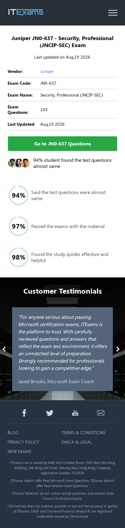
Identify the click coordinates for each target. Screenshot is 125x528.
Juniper (47, 71)
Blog (13, 432)
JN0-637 (48, 83)
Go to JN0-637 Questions (62, 143)
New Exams (19, 451)
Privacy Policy (23, 442)
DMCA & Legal (77, 442)
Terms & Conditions (83, 432)
